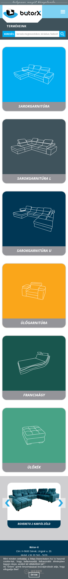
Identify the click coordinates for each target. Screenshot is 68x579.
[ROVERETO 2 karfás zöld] (34, 499)
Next (61, 503)
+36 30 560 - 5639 (37, 555)
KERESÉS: (9, 34)
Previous (7, 503)
